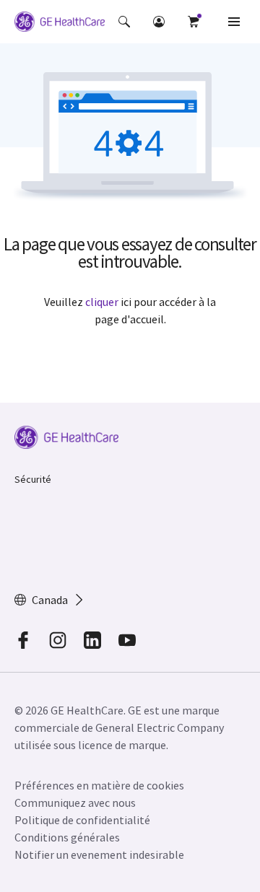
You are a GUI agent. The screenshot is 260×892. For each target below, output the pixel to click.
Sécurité (32, 479)
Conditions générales (67, 837)
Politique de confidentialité (82, 820)
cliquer (101, 301)
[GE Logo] (59, 24)
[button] (124, 21)
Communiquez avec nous (75, 802)
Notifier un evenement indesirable (99, 854)
